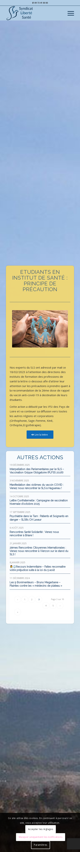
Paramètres (40, 844)
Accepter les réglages (40, 829)
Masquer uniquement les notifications (41, 837)
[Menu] (69, 13)
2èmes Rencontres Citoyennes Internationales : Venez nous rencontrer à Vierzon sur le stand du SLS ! (39, 551)
